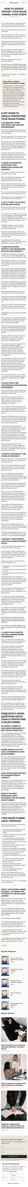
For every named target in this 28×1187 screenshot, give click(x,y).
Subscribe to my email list (13, 922)
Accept (13, 1175)
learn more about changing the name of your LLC (13, 308)
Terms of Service (13, 1160)
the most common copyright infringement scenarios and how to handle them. (13, 377)
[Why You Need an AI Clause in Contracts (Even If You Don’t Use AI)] (14, 1029)
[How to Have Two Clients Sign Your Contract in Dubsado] (14, 1067)
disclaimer (5, 780)
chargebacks (18, 519)
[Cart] (25, 2)
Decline (13, 1179)
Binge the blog (7, 930)
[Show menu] (1, 2)
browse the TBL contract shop (15, 690)
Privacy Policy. (13, 1171)
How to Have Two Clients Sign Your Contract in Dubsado (13, 1084)
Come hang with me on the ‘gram (12, 938)
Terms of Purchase (9, 735)
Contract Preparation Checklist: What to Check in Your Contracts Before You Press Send (12, 1126)
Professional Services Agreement (10, 812)
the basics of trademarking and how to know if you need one (14, 299)
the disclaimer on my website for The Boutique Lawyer (13, 671)
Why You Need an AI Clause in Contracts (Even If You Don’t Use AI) (13, 1047)
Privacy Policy (7, 758)
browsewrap (21, 499)
